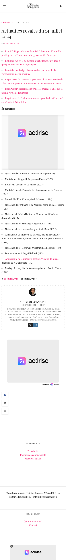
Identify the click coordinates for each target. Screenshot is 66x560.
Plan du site (33, 451)
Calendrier (7, 22)
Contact (33, 525)
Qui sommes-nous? (33, 521)
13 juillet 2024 (11, 278)
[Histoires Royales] (33, 6)
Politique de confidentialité (33, 454)
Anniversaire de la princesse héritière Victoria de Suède (31, 258)
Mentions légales (33, 458)
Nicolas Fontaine (12, 43)
